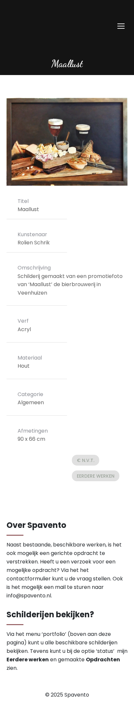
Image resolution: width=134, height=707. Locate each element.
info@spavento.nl (29, 595)
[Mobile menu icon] (120, 26)
